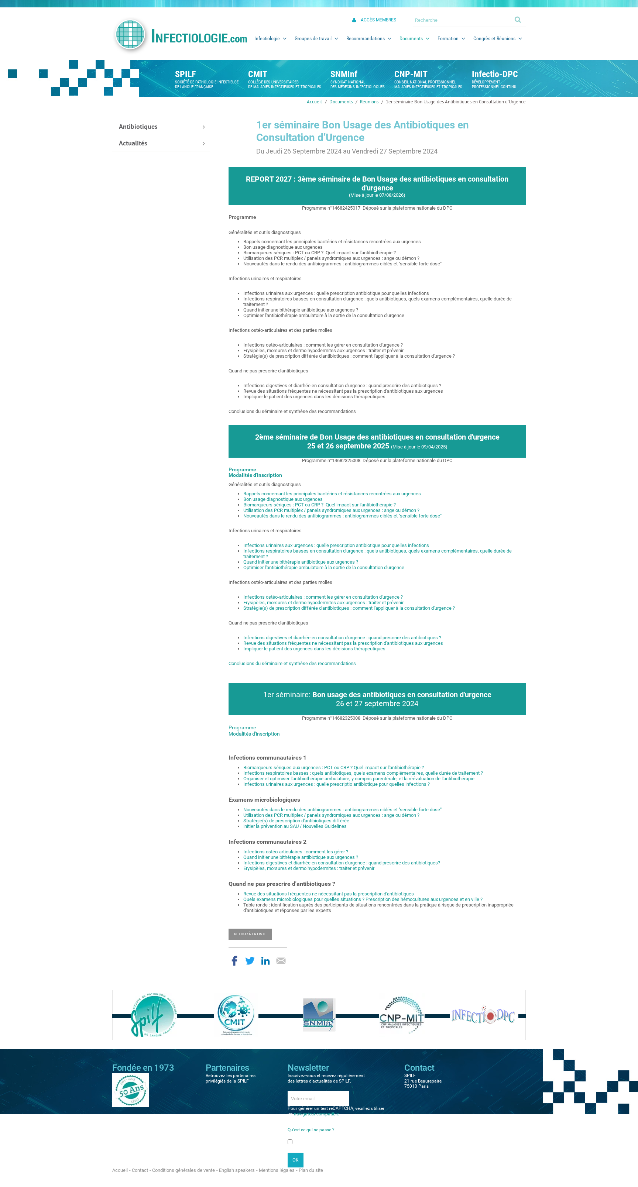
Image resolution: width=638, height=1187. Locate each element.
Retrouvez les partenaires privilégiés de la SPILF (230, 1078)
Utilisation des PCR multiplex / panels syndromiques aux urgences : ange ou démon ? (331, 510)
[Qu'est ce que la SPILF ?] (154, 1014)
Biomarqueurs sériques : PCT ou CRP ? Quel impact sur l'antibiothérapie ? (319, 505)
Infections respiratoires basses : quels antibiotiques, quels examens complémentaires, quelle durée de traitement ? (363, 773)
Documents (341, 102)
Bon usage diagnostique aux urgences (283, 499)
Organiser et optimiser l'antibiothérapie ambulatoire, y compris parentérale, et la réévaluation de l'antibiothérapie (358, 778)
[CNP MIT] (402, 1014)
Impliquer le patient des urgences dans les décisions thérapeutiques (314, 648)
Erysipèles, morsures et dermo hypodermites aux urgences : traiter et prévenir (323, 602)
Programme (242, 469)
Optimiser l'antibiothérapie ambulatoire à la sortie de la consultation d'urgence (323, 567)
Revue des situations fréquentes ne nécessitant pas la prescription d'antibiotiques (328, 894)
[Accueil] (179, 36)
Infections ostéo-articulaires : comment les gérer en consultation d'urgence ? (323, 597)
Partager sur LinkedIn (265, 961)
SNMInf (343, 74)
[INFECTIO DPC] (484, 1014)
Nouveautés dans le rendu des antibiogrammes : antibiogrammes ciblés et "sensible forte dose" (342, 516)
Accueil (314, 102)
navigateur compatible (316, 1114)
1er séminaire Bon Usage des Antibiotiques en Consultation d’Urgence (456, 102)
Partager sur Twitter (250, 961)
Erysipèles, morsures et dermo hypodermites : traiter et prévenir (308, 868)
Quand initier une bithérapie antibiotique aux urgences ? (300, 562)
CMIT (257, 74)
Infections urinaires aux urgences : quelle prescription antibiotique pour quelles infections (336, 545)
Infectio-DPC (495, 74)
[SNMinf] (319, 1014)
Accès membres (378, 20)
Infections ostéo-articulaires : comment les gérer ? (295, 851)
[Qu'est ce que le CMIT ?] (236, 1014)
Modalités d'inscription (255, 475)
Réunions (369, 102)
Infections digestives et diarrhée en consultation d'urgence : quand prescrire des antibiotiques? (341, 863)
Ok (518, 19)
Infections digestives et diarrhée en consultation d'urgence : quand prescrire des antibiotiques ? (342, 637)
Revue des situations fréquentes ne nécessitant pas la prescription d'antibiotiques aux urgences (343, 643)
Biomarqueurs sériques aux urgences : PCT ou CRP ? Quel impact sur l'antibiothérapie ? (333, 767)
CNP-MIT (411, 74)
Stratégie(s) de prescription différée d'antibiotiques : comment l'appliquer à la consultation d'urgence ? (349, 608)
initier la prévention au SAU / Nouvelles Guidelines (295, 826)
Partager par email (281, 961)
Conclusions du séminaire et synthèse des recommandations (292, 663)
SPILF (185, 74)
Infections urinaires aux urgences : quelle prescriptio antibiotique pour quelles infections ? (336, 784)
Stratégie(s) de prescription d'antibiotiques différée (296, 820)
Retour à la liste (250, 934)
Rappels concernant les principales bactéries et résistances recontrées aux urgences (332, 493)
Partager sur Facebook (234, 961)
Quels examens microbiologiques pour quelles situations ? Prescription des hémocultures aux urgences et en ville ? (363, 899)
